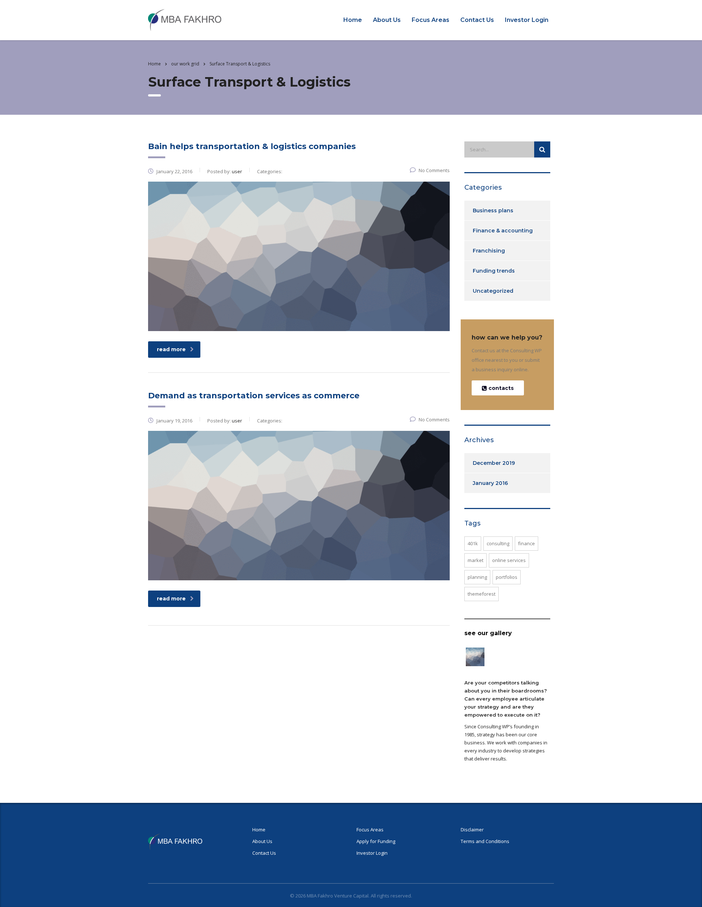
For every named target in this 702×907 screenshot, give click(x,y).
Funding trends (494, 270)
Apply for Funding (375, 841)
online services (509, 560)
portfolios (506, 577)
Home (352, 19)
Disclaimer (472, 829)
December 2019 (494, 463)
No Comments (434, 170)
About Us (387, 19)
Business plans (493, 210)
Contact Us (477, 19)
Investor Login (526, 19)
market (475, 560)
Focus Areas (430, 19)
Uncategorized (493, 291)
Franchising (489, 250)
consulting (498, 543)
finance (526, 543)
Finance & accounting (503, 230)
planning (477, 577)
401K (473, 543)
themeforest (481, 594)
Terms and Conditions (485, 841)
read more (171, 349)
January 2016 (490, 483)
